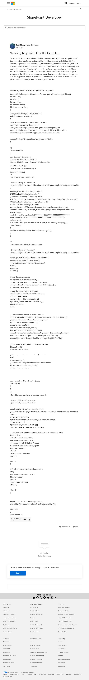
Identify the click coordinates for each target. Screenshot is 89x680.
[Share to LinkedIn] (34, 597)
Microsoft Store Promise (36, 628)
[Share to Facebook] (37, 597)
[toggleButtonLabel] (80, 9)
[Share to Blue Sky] (48, 597)
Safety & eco (60, 674)
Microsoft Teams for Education (66, 614)
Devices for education (63, 611)
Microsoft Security (7, 645)
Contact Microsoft (14, 674)
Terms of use (42, 674)
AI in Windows (6, 625)
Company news (62, 648)
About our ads (77, 674)
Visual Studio (33, 666)
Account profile (34, 607)
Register (71, 3)
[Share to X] (41, 597)
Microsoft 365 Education (64, 618)
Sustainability (61, 666)
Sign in (18, 573)
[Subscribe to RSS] (52, 597)
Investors (60, 655)
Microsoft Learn (34, 648)
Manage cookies (32, 674)
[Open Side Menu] (8, 3)
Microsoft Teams (7, 659)
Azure (31, 642)
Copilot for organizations (9, 618)
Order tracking (34, 621)
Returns (32, 618)
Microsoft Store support (36, 614)
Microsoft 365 (6, 652)
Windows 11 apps (7, 632)
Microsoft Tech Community (37, 655)
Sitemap (5, 674)
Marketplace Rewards (36, 662)
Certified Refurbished (36, 625)
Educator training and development (67, 625)
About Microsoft (62, 645)
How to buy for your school (65, 621)
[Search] (66, 3)
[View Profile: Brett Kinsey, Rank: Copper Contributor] (12, 46)
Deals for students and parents (66, 628)
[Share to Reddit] (44, 597)
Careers (60, 642)
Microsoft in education (64, 607)
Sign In (78, 3)
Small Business (6, 666)
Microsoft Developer (35, 645)
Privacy (23, 674)
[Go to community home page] (13, 3)
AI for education (62, 632)
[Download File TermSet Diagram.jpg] (29, 519)
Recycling (68, 674)
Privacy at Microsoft (63, 652)
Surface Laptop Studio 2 (9, 614)
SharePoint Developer (15, 9)
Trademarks (51, 674)
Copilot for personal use (9, 621)
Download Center (35, 611)
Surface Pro (6, 607)
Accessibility (61, 662)
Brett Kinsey (20, 45)
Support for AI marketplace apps (38, 652)
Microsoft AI (6, 642)
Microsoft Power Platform (9, 655)
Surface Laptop (6, 611)
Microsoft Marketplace (36, 659)
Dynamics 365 (6, 648)
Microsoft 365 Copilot (8, 662)
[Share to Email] (55, 597)
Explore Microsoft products (10, 628)
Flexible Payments (35, 632)
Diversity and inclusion (64, 659)
